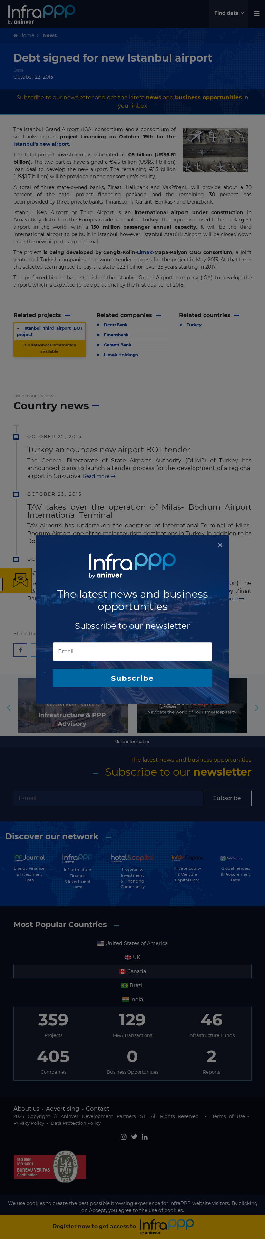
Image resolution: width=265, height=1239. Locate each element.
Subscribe (132, 678)
